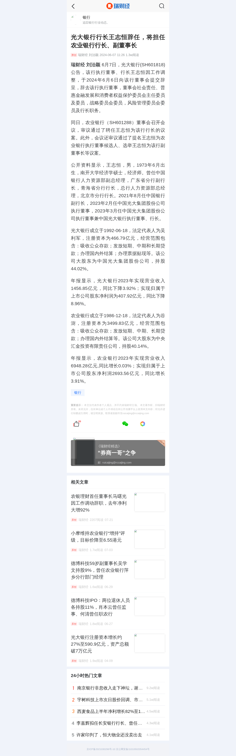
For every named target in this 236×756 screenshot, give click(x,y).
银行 (77, 393)
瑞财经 (83, 55)
